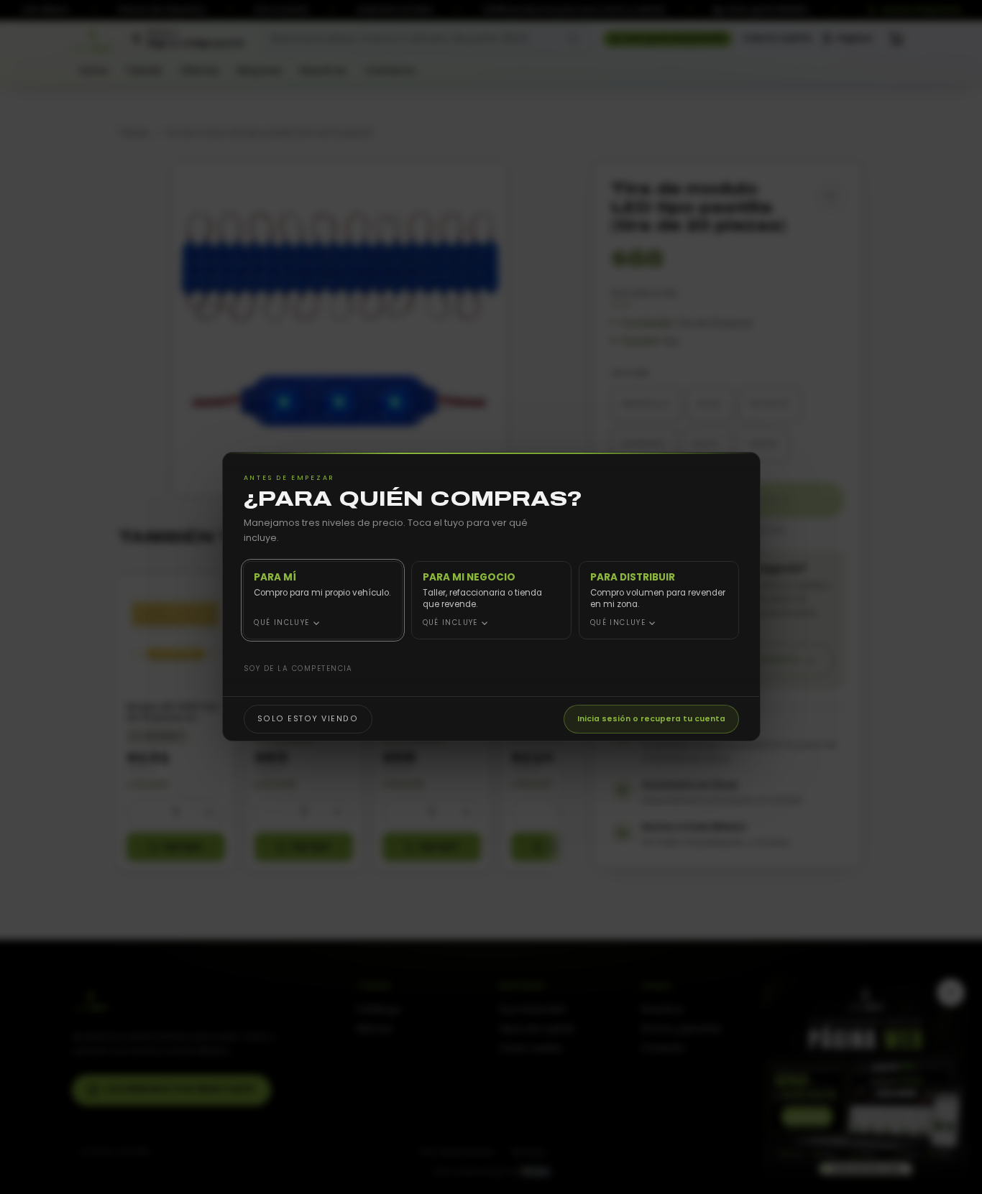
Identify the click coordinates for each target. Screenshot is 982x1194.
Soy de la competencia (297, 668)
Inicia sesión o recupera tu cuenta (651, 718)
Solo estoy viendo (307, 718)
